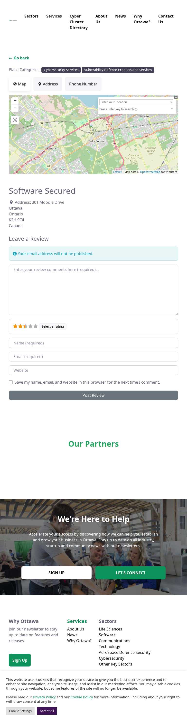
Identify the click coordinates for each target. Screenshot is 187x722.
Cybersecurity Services (61, 70)
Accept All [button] (47, 711)
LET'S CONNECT (130, 572)
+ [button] (15, 100)
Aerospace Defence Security (124, 652)
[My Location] (136, 109)
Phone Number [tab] (83, 84)
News (120, 16)
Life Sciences (110, 629)
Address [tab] (50, 84)
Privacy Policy (44, 696)
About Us (101, 19)
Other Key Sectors (115, 664)
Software (107, 635)
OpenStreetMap (150, 172)
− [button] (15, 108)
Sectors (31, 16)
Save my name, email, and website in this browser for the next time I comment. (87, 382)
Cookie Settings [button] (20, 711)
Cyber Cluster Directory (79, 21)
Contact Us (166, 19)
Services (54, 16)
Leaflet (117, 172)
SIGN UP (56, 572)
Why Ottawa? (142, 19)
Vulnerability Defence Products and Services (118, 70)
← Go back (19, 58)
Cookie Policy (82, 696)
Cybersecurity (111, 658)
